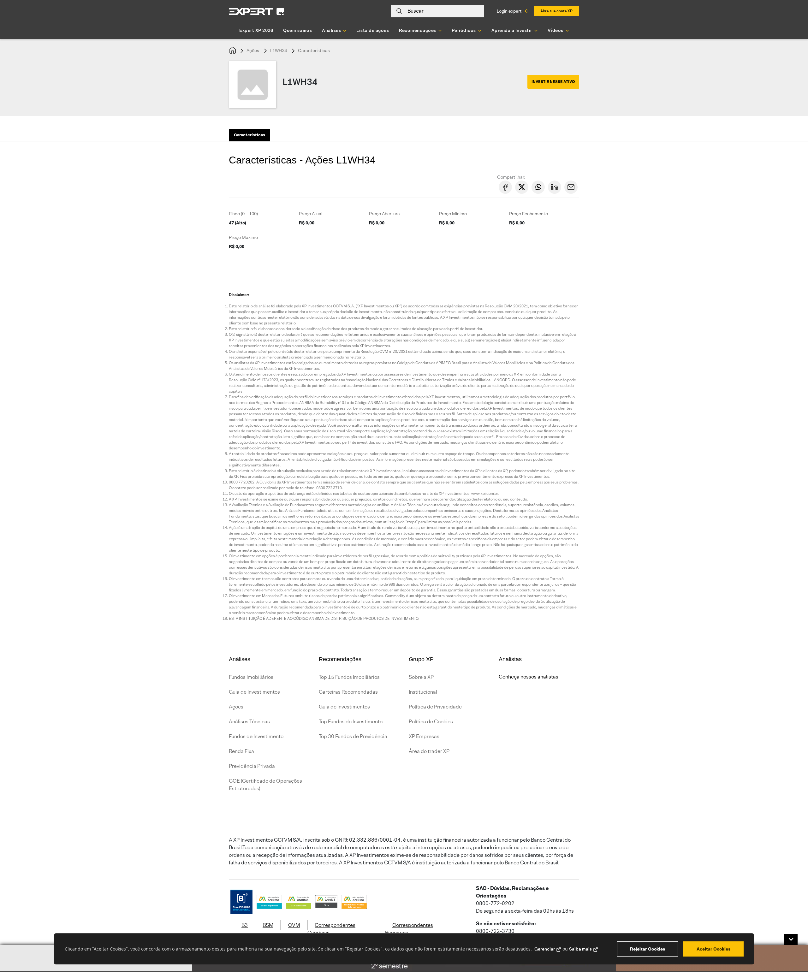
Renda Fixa (241, 751)
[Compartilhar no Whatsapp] (538, 187)
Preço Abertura (384, 213)
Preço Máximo (243, 237)
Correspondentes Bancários (409, 929)
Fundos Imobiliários (251, 677)
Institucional (423, 692)
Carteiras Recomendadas (348, 692)
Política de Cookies (431, 721)
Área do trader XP (429, 751)
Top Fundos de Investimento (351, 721)
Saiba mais (580, 949)
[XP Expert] (256, 11)
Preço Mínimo (453, 213)
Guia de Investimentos (254, 692)
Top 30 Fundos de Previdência (353, 736)
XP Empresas (424, 736)
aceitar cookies (713, 949)
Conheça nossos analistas (528, 676)
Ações (253, 50)
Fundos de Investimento (256, 736)
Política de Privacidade (435, 706)
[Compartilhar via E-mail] (571, 187)
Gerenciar (544, 949)
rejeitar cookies (647, 949)
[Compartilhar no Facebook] (505, 187)
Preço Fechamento (528, 213)
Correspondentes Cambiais (331, 929)
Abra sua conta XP (556, 11)
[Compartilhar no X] (521, 187)
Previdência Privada (252, 766)
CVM (294, 925)
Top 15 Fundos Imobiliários (349, 677)
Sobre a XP (421, 677)
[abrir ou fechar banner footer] (791, 939)
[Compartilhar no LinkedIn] (554, 187)
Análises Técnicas (249, 721)
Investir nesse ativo (553, 81)
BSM (268, 925)
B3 (244, 925)
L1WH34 (278, 50)
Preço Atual (311, 213)
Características (314, 50)
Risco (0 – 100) (243, 213)
